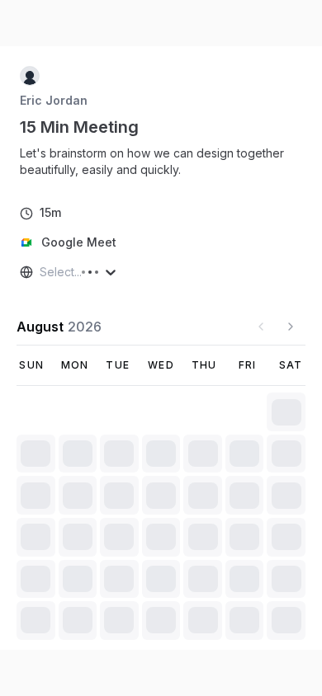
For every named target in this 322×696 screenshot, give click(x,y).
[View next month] (290, 326)
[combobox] (41, 272)
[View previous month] (261, 326)
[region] (161, 161)
